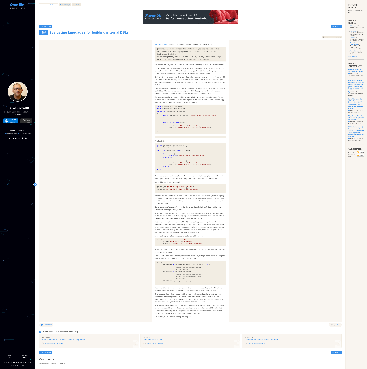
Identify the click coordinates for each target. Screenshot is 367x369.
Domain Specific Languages (54, 343)
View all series (352, 56)
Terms (23, 365)
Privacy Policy (14, 365)
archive (76, 5)
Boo (338, 325)
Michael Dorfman (161, 44)
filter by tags (66, 5)
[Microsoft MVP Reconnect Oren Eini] (10, 120)
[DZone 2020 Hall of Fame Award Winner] (26, 120)
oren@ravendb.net (12, 133)
